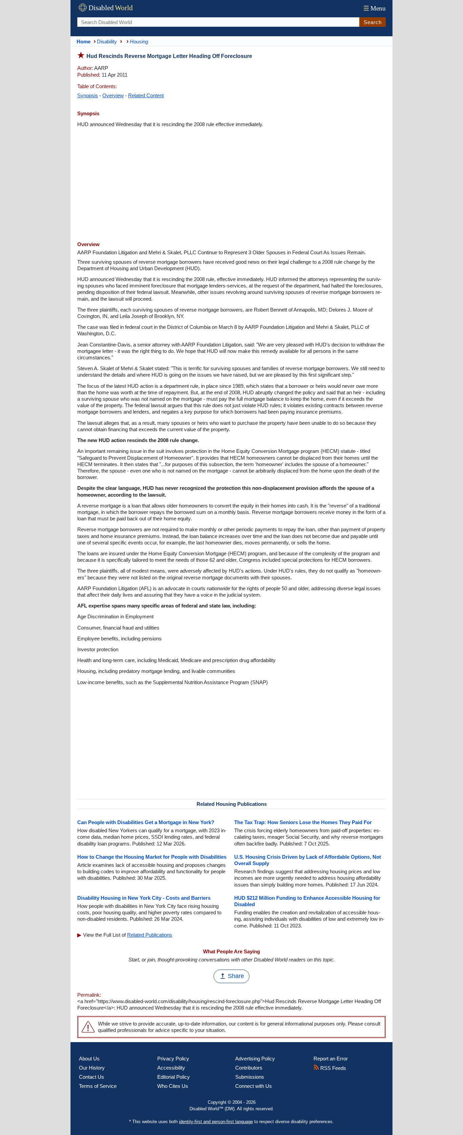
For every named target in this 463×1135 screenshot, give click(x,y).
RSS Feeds (332, 1068)
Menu (374, 8)
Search (373, 22)
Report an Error (331, 1058)
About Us (89, 1058)
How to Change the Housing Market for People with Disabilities (151, 857)
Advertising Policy (255, 1058)
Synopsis (87, 95)
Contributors (248, 1068)
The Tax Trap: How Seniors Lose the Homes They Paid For (303, 822)
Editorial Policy (173, 1077)
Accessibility (171, 1068)
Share (236, 976)
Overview (113, 95)
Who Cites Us (172, 1086)
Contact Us (91, 1077)
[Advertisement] (231, 185)
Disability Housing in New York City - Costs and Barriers (143, 898)
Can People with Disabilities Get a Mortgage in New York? (145, 822)
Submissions (249, 1077)
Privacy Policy (173, 1058)
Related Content (146, 95)
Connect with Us (253, 1086)
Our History (92, 1068)
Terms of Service (98, 1086)
